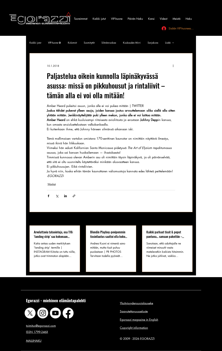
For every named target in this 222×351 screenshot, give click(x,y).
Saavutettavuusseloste (134, 311)
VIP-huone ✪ (54, 42)
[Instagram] (42, 313)
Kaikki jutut (35, 42)
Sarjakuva (153, 42)
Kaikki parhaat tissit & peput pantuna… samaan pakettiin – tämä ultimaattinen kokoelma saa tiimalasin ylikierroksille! (166, 234)
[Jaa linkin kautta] (74, 196)
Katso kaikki (186, 219)
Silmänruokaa (108, 42)
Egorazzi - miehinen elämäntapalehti (56, 300)
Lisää (167, 42)
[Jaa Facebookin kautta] (48, 196)
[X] (30, 313)
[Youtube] (55, 313)
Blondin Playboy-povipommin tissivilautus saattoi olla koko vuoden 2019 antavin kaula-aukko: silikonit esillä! (111, 234)
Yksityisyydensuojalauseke (136, 303)
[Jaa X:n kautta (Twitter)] (57, 196)
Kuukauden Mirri (132, 42)
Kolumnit (72, 42)
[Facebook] (68, 313)
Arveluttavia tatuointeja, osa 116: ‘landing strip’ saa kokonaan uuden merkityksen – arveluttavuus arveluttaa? (53, 234)
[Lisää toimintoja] (173, 66)
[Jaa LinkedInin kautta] (65, 196)
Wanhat (52, 184)
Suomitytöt (89, 42)
